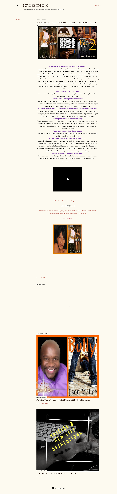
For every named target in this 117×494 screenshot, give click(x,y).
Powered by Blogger (60, 488)
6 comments (44, 403)
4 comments (44, 476)
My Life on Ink (35, 5)
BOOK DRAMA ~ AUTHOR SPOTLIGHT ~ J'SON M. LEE (63, 399)
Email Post (44, 277)
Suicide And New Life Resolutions (56, 473)
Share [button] (18, 19)
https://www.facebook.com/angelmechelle (67, 201)
